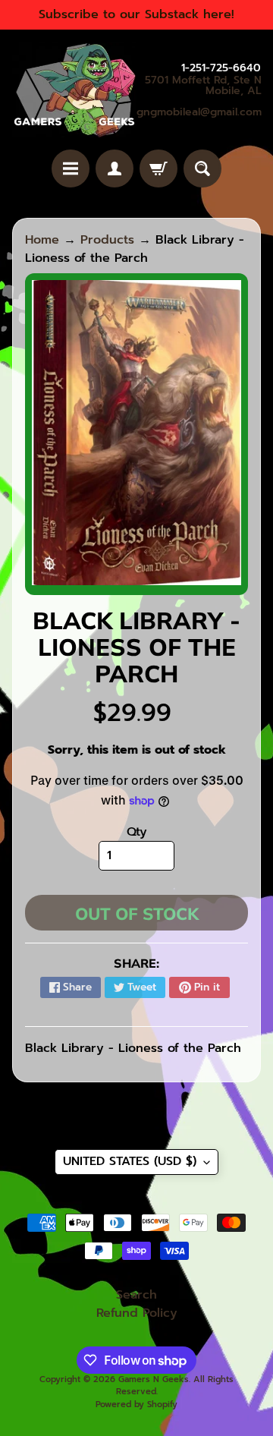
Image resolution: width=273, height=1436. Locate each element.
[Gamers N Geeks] (74, 89)
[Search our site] (202, 168)
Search (136, 1295)
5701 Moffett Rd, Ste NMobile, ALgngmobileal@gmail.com (199, 96)
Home (42, 240)
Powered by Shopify (136, 1404)
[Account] (114, 168)
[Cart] (158, 168)
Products (107, 240)
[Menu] (70, 168)
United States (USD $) (129, 1161)
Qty (137, 832)
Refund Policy (136, 1313)
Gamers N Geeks (153, 1379)
